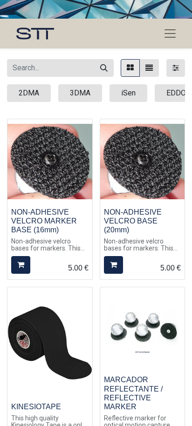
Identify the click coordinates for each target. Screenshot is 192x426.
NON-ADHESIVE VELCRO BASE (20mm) (133, 221)
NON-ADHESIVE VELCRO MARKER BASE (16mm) (44, 221)
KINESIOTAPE (36, 407)
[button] (20, 265)
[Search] (104, 68)
